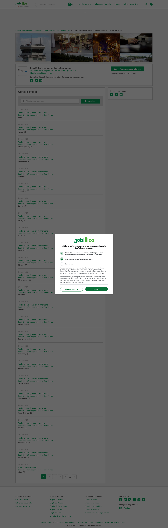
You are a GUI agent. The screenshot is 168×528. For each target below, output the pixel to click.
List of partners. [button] (99, 273)
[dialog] (84, 264)
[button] (84, 264)
